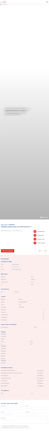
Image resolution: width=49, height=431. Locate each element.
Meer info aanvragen (7, 251)
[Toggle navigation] (47, 2)
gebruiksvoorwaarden (16, 427)
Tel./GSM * (27, 412)
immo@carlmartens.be (16, 269)
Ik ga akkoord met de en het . (16, 427)
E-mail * (2, 412)
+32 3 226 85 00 (15, 267)
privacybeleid (26, 427)
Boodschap (3, 418)
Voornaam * (3, 406)
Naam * (26, 406)
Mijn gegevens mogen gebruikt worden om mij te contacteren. (15, 426)
